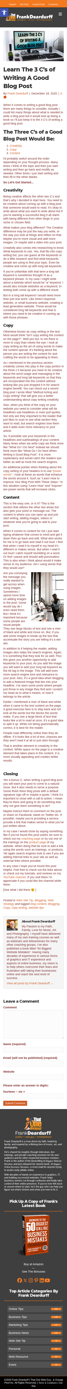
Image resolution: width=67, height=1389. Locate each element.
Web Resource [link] (18, 1356)
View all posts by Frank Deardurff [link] (30, 983)
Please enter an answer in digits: (26, 1085)
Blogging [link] (40, 900)
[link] (4, 12)
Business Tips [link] (18, 1317)
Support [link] (12, 4)
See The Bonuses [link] (33, 1271)
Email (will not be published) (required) (30, 1058)
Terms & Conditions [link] (47, 1383)
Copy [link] (6, 907)
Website (8, 1071)
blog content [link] (38, 904)
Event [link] (12, 1364)
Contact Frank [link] (38, 4)
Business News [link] (19, 1333)
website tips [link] (36, 907)
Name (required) (14, 1044)
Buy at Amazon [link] (33, 1264)
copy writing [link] (19, 907)
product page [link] (37, 842)
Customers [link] (53, 4)
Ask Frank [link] (24, 4)
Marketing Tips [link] (18, 1325)
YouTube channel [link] (14, 877)
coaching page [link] (30, 838)
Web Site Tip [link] (24, 900)
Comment (10, 1007)
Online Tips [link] (16, 1309)
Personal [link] (14, 1348)
